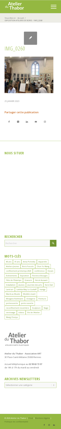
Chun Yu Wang (43, 266)
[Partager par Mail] (35, 121)
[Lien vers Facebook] (44, 425)
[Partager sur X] (18, 121)
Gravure (28, 280)
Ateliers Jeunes (12, 266)
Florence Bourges (39, 275)
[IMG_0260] (30, 38)
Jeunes (21, 285)
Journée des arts (34, 285)
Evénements (11, 275)
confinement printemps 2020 (18, 271)
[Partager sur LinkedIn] (26, 121)
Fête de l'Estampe (13, 280)
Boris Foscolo (28, 266)
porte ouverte (27, 303)
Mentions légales (42, 418)
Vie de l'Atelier (33, 312)
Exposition (24, 275)
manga (42, 289)
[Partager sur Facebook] (9, 121)
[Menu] (51, 6)
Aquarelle (42, 261)
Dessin (50, 271)
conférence (39, 271)
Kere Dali (49, 285)
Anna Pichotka (29, 261)
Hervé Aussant (41, 280)
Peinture (42, 298)
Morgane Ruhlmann (14, 298)
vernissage (10, 312)
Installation (10, 285)
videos (21, 312)
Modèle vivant (29, 294)
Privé (30, 418)
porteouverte (12, 303)
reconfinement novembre (17, 308)
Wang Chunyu (12, 317)
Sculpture (36, 308)
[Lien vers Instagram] (44, 121)
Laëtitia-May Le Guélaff (26, 289)
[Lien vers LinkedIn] (54, 425)
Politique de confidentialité (16, 421)
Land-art (9, 289)
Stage (46, 308)
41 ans (17, 261)
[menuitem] (51, 6)
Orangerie (30, 298)
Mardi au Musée (13, 294)
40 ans (8, 261)
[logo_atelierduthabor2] (25, 6)
